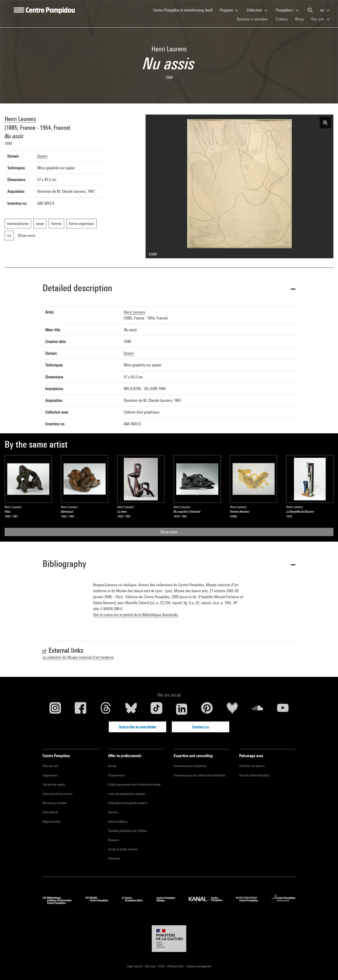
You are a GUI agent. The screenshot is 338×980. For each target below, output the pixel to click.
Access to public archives (123, 849)
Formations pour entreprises (190, 766)
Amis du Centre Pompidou (254, 775)
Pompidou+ (285, 10)
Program (227, 10)
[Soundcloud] (257, 709)
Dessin (42, 156)
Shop (301, 18)
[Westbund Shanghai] (250, 902)
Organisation (50, 775)
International (50, 812)
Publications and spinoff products (127, 803)
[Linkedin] (181, 709)
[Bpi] (60, 902)
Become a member (254, 18)
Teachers (113, 812)
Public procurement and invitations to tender (134, 784)
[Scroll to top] (327, 969)
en (322, 10)
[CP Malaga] (169, 902)
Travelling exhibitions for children (127, 831)
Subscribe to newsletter (137, 726)
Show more (169, 531)
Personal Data (175, 966)
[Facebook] (80, 709)
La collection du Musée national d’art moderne (78, 657)
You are (318, 19)
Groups (112, 766)
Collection (255, 10)
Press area (114, 858)
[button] (169, 288)
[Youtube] (282, 709)
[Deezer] (232, 709)
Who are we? (50, 766)
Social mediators (117, 821)
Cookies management (199, 966)
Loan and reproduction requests (126, 794)
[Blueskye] (131, 709)
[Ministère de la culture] (169, 938)
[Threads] (105, 709)
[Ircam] (100, 902)
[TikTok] (156, 709)
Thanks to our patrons (252, 766)
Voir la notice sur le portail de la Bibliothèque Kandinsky (135, 614)
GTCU (161, 966)
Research (113, 840)
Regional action (52, 821)
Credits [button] (153, 254)
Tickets (281, 19)
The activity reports (54, 784)
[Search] (310, 10)
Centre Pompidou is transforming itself (184, 9)
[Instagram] (55, 709)
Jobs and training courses (57, 794)
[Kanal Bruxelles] (209, 902)
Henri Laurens (20, 118)
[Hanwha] (283, 902)
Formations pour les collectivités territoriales (199, 775)
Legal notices (135, 966)
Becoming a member (55, 803)
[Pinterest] (207, 709)
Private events (116, 775)
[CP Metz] (135, 902)
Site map (150, 966)
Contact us (200, 726)
